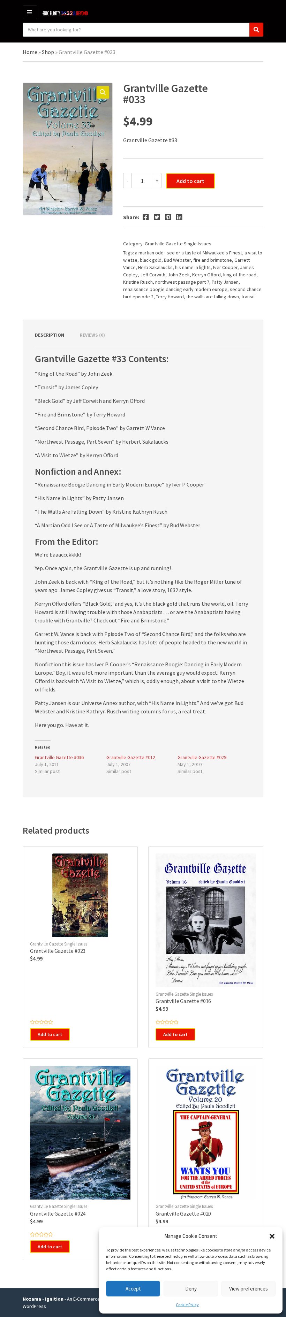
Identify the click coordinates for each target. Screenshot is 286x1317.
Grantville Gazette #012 (130, 757)
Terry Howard (170, 296)
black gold (150, 260)
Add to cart (190, 180)
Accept (133, 1288)
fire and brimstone (212, 260)
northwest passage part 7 (182, 282)
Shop (48, 51)
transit (248, 296)
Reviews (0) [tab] (92, 335)
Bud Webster (177, 260)
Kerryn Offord (206, 274)
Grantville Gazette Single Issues (178, 243)
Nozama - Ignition (43, 1299)
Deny (191, 1288)
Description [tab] (49, 335)
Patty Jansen (225, 282)
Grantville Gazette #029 (202, 757)
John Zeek (179, 274)
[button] (272, 1236)
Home (30, 51)
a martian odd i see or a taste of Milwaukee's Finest (188, 253)
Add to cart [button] (50, 1034)
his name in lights (193, 267)
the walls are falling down (212, 296)
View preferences (248, 1288)
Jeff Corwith (152, 274)
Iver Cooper (225, 267)
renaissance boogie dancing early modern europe (175, 289)
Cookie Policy (187, 1304)
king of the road (239, 274)
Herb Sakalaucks (155, 267)
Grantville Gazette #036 (59, 757)
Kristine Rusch (138, 282)
